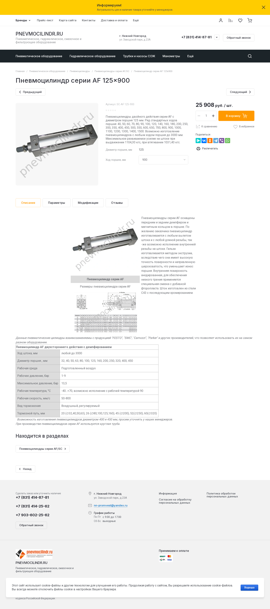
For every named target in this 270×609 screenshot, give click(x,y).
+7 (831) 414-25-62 (32, 506)
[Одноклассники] (210, 140)
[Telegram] (215, 140)
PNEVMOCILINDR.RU (39, 34)
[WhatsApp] (227, 140)
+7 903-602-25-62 (32, 515)
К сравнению (209, 126)
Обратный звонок (239, 37)
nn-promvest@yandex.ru (110, 505)
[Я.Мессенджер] (198, 140)
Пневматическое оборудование (47, 71)
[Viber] (221, 140)
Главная (20, 71)
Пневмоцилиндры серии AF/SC (112, 71)
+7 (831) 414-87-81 (196, 37)
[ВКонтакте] (204, 140)
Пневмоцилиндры (80, 71)
